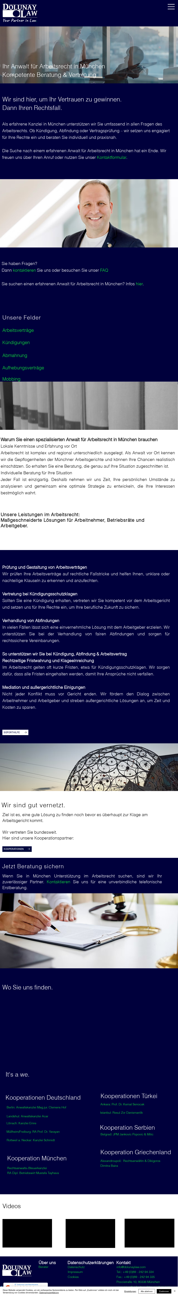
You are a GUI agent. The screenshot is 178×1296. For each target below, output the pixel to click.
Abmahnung (14, 355)
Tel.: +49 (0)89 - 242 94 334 (135, 1272)
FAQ (104, 270)
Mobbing (11, 379)
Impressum (75, 1272)
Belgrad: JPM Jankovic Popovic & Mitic (127, 1134)
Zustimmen (164, 1291)
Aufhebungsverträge (23, 367)
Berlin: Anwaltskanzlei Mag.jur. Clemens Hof (36, 1107)
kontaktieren (25, 270)
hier (139, 283)
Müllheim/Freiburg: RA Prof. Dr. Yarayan (33, 1132)
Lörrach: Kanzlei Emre (21, 1123)
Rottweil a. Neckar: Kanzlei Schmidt (31, 1140)
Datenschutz (76, 1267)
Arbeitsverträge (18, 330)
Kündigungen (16, 342)
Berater (43, 1267)
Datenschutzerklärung (49, 1292)
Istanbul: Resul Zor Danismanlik (121, 1113)
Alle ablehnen (147, 1291)
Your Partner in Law (19, 20)
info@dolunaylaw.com (131, 1267)
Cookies (73, 1277)
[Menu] (171, 6)
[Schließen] (174, 1291)
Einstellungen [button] (130, 1291)
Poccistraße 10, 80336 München (138, 1282)
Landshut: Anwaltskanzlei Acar (27, 1116)
